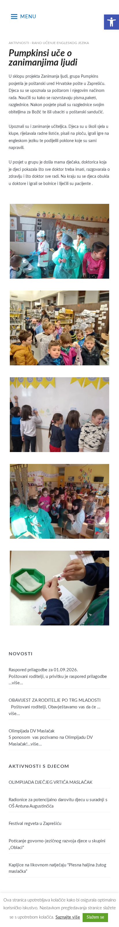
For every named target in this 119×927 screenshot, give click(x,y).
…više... (16, 683)
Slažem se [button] (95, 917)
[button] (111, 22)
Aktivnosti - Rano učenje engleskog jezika (49, 43)
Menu (28, 16)
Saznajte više (67, 917)
